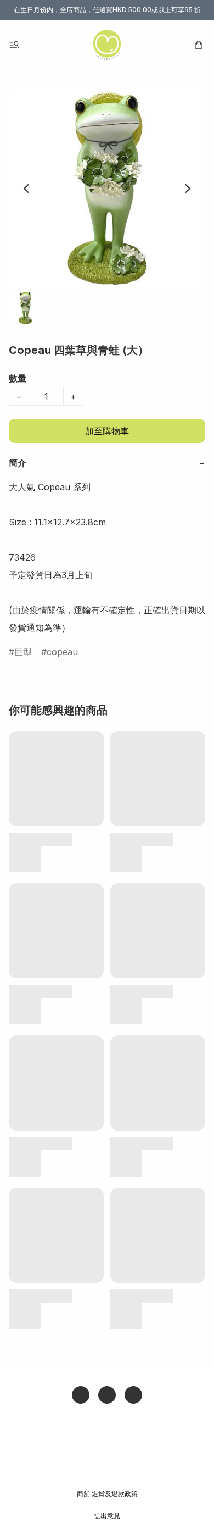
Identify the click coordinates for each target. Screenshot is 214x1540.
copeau (62, 651)
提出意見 (107, 1515)
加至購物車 (107, 430)
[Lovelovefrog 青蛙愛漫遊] (107, 45)
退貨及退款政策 (115, 1493)
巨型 (23, 651)
